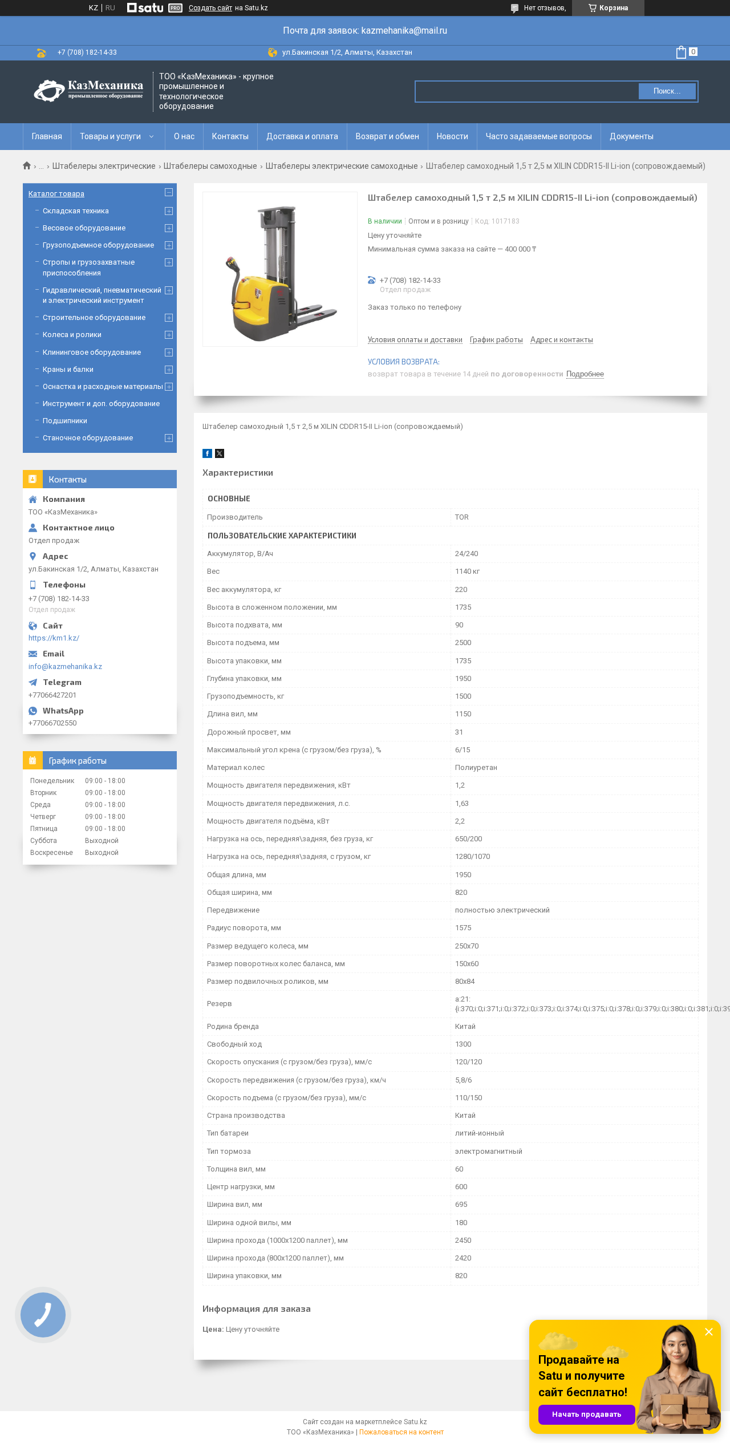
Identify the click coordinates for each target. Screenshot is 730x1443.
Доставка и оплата (302, 136)
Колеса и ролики (72, 334)
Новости (452, 136)
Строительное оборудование (94, 317)
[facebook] (207, 455)
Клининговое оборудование (92, 352)
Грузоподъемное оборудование (98, 245)
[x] (219, 455)
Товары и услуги (110, 136)
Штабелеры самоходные (210, 166)
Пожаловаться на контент (401, 1432)
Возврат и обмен (387, 136)
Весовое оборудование (84, 228)
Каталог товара (56, 193)
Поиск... (667, 91)
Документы (632, 136)
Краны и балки (68, 369)
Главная (47, 136)
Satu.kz (415, 1422)
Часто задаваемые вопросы (539, 136)
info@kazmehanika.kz (65, 666)
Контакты (230, 136)
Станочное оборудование (88, 437)
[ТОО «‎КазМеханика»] (88, 91)
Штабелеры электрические (104, 166)
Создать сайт (210, 8)
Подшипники (65, 420)
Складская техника (76, 210)
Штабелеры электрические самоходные (342, 166)
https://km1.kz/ (54, 638)
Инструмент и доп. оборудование (101, 403)
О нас (184, 136)
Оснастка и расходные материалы (103, 386)
